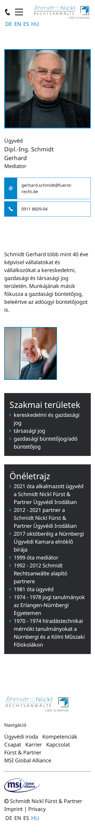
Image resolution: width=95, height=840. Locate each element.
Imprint (13, 809)
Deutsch (8, 24)
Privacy (37, 809)
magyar (35, 24)
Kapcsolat (58, 744)
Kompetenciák (59, 736)
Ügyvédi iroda (21, 736)
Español (26, 24)
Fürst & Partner (22, 752)
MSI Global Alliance (27, 760)
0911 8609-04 (34, 209)
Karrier (33, 744)
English (17, 24)
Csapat (12, 744)
